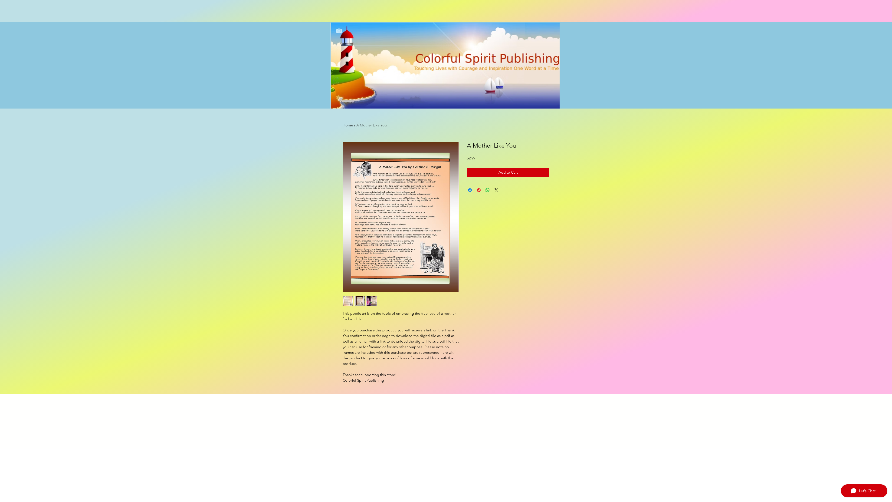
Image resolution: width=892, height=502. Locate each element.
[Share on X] (496, 190)
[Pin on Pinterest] (479, 190)
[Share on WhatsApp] (487, 190)
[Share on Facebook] (470, 190)
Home (348, 125)
